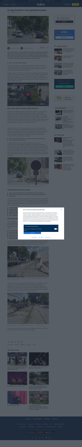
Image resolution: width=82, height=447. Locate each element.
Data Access (41, 237)
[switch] (55, 229)
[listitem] (40, 226)
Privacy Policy (47, 237)
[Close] (62, 210)
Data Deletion (34, 237)
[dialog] (41, 223)
